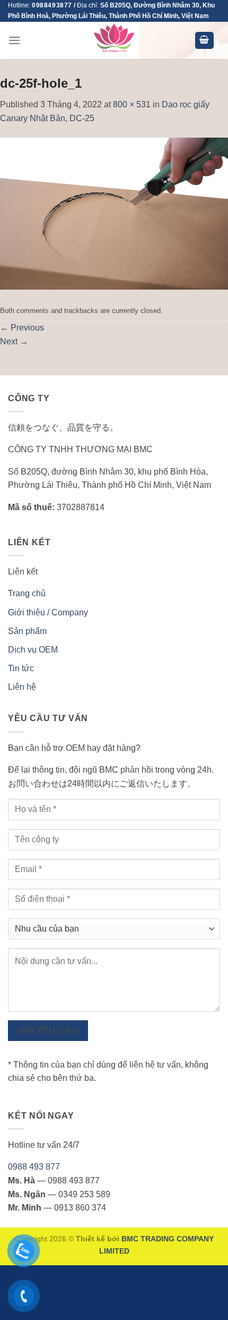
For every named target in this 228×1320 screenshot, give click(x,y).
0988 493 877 (34, 1166)
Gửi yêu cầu (48, 1030)
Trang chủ (27, 593)
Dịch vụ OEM (33, 649)
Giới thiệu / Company (48, 612)
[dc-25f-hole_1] (114, 212)
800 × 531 (132, 104)
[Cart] (204, 40)
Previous (22, 327)
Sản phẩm (27, 631)
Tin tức (21, 668)
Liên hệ (22, 686)
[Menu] (14, 40)
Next (14, 341)
